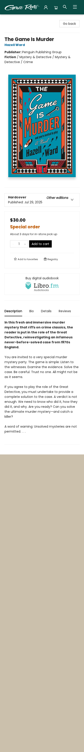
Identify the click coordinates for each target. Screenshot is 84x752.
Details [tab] (46, 311)
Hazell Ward (14, 45)
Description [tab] (13, 311)
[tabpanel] (42, 382)
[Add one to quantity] (25, 243)
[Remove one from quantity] (13, 243)
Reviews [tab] (65, 311)
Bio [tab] (31, 311)
